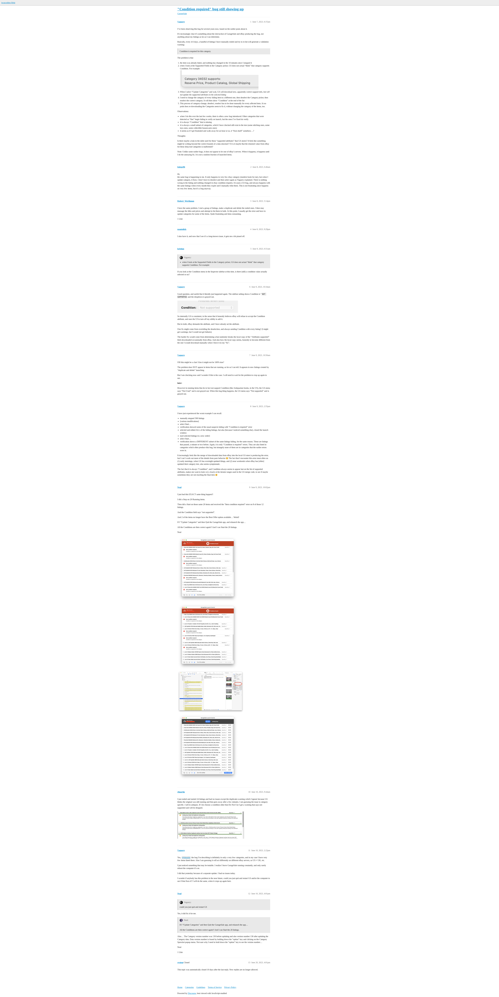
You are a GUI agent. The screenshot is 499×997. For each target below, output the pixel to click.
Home (179, 987)
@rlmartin (186, 857)
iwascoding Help (8, 3)
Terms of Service (215, 987)
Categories (189, 987)
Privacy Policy (230, 987)
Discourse (192, 993)
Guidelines (200, 987)
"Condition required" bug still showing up (210, 9)
